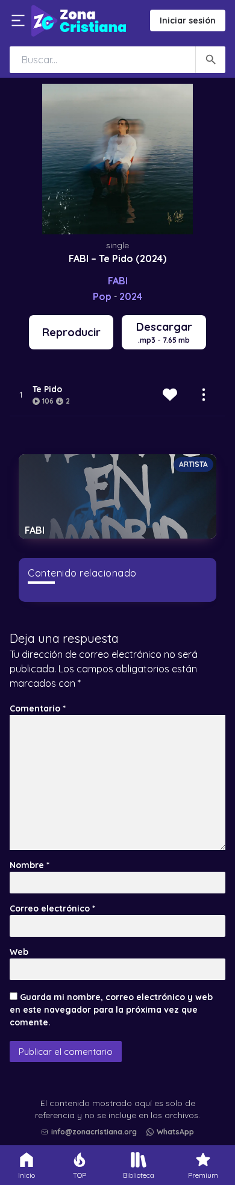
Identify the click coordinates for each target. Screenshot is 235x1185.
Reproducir (71, 332)
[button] (120, 1101)
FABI (118, 281)
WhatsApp (175, 1131)
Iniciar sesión (188, 20)
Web (19, 951)
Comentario (38, 708)
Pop (102, 296)
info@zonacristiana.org (94, 1131)
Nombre (29, 865)
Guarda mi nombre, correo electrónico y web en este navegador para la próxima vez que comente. (111, 1010)
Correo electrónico (52, 908)
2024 (130, 296)
